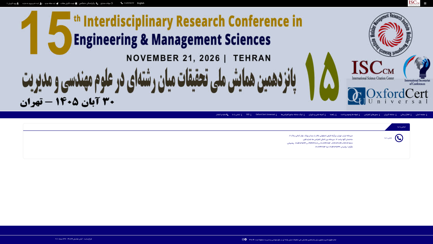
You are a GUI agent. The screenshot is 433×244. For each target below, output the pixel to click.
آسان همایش (77, 239)
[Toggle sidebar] (425, 3)
